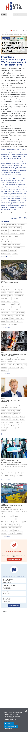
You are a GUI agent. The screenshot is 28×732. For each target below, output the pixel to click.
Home (2, 32)
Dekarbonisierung (22, 224)
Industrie (24, 230)
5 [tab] (16, 30)
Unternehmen (17, 247)
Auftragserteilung (11, 224)
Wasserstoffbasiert (6, 253)
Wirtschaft (15, 253)
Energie (10, 227)
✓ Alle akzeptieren (10, 726)
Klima (6, 233)
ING (2, 233)
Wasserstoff (13, 250)
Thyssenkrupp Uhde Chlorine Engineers (10, 244)
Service (10, 236)
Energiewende (17, 227)
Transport (3, 247)
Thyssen (16, 236)
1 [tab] (10, 30)
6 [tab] (18, 30)
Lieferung (21, 233)
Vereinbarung (4, 250)
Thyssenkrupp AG (14, 239)
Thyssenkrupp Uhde (6, 242)
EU (9, 230)
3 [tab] (13, 30)
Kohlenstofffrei (13, 233)
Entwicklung (4, 230)
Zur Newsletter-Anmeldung (14, 559)
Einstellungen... (8, 729)
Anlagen (3, 224)
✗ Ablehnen (8, 723)
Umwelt (10, 247)
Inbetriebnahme (16, 230)
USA (23, 247)
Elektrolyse (4, 227)
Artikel (6, 32)
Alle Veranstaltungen (14, 605)
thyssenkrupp (4, 239)
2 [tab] (11, 30)
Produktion (4, 236)
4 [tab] (15, 30)
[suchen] (25, 14)
